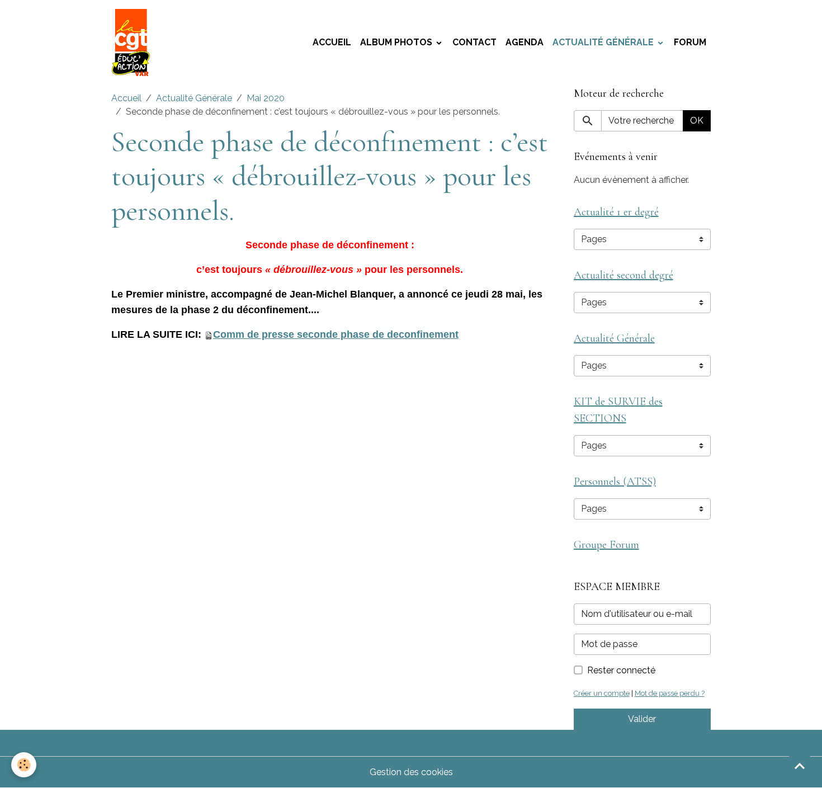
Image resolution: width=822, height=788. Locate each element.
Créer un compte (602, 693)
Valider (642, 719)
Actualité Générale (604, 42)
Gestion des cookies (411, 772)
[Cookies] (23, 764)
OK (696, 120)
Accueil (332, 42)
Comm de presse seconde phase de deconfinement (336, 334)
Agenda (525, 42)
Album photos (397, 42)
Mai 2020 (266, 98)
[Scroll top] (800, 766)
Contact (474, 42)
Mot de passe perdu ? (670, 693)
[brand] (133, 42)
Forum (690, 42)
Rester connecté (621, 670)
